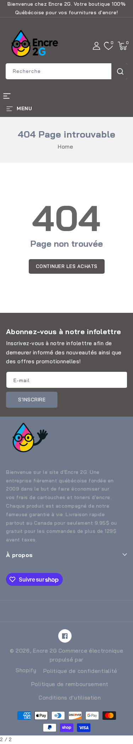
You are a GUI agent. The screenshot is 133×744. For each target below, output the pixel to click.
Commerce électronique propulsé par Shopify (69, 660)
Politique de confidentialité (80, 671)
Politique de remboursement (70, 684)
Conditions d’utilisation (70, 697)
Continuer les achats (67, 266)
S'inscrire (31, 399)
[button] (122, 46)
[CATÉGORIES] (8, 95)
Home (65, 146)
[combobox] (66, 71)
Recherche (119, 71)
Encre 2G (45, 650)
